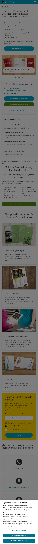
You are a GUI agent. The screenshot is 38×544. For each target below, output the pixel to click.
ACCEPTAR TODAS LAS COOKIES (19, 540)
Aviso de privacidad (13, 526)
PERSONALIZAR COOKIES (19, 530)
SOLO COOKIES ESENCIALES (19, 535)
